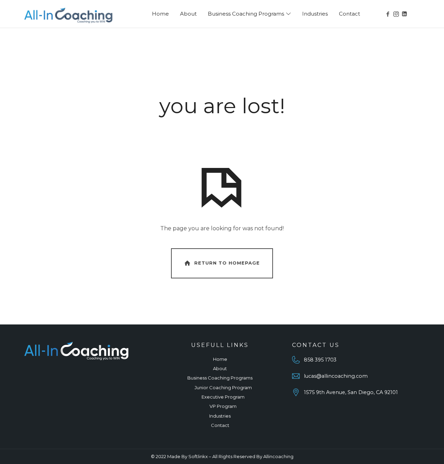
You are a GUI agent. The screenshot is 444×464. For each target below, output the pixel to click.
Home (220, 359)
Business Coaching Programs (220, 378)
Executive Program (223, 397)
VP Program (223, 406)
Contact (220, 425)
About (220, 368)
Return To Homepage (227, 263)
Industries (220, 416)
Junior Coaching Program (223, 387)
